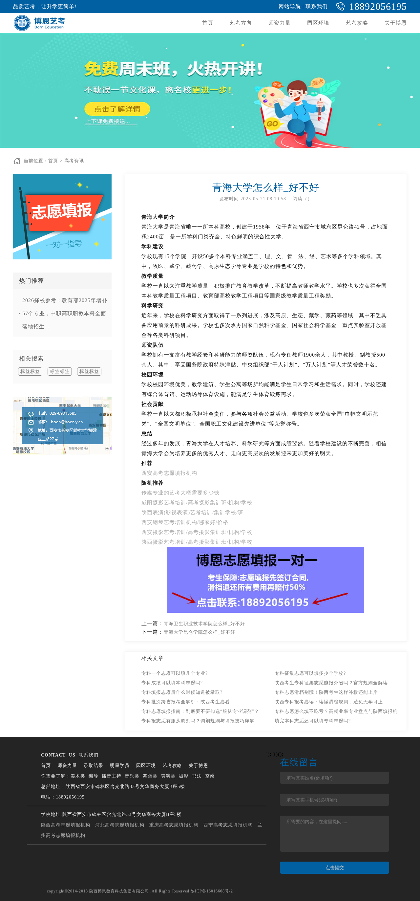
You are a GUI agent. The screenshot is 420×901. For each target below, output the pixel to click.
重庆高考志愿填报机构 (174, 825)
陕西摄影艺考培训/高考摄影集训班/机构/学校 (196, 542)
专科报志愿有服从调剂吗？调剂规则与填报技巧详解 (198, 720)
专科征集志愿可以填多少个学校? (310, 673)
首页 (207, 23)
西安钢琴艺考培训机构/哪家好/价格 (184, 522)
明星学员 (120, 765)
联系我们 (316, 6)
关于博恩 (396, 23)
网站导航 (290, 6)
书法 (197, 776)
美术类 (78, 776)
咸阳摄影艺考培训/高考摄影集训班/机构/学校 (196, 502)
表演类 (168, 776)
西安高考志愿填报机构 (169, 473)
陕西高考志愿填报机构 (65, 825)
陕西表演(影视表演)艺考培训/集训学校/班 (192, 512)
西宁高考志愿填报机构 (228, 825)
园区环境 (318, 23)
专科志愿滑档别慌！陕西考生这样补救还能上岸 (326, 692)
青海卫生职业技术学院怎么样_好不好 (204, 623)
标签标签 (30, 371)
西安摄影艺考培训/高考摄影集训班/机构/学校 (196, 532)
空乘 (210, 776)
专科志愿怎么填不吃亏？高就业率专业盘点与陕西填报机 (336, 711)
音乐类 (132, 776)
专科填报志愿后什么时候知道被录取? (181, 692)
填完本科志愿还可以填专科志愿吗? (313, 720)
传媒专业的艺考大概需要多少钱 (180, 492)
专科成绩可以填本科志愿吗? (172, 682)
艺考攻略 (357, 23)
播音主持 (111, 776)
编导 (93, 776)
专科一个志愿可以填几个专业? (174, 673)
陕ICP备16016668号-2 (212, 891)
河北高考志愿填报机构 (119, 825)
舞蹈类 (150, 776)
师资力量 (279, 23)
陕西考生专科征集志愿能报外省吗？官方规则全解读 (331, 682)
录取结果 (93, 765)
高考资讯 (74, 160)
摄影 (184, 776)
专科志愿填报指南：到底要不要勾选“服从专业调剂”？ (200, 711)
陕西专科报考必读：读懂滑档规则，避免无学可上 (329, 701)
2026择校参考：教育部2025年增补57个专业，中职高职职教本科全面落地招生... (64, 313)
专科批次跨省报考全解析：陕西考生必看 (185, 701)
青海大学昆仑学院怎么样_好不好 (199, 632)
